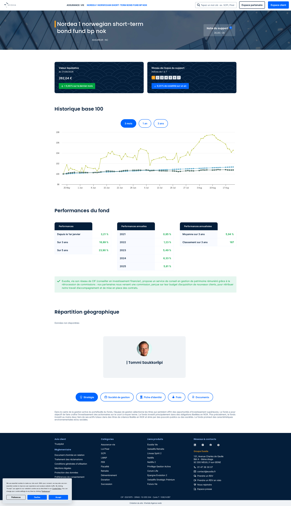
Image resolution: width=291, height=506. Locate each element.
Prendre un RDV (205, 476)
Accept (58, 497)
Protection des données (66, 472)
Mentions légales (63, 468)
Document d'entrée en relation (69, 455)
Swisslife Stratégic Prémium (161, 479)
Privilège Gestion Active (159, 466)
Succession (106, 484)
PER (103, 462)
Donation (105, 479)
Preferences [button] (46, 491)
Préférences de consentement (69, 477)
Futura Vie (152, 484)
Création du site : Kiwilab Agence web (146, 503)
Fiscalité (105, 466)
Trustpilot (59, 444)
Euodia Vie (152, 444)
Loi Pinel (105, 449)
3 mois (128, 123)
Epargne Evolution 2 (157, 475)
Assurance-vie (75, 5)
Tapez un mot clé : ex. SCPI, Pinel (218, 5)
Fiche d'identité (153, 397)
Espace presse (204, 489)
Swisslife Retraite (155, 449)
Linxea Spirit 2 (154, 453)
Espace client (278, 5)
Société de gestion (119, 397)
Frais (178, 397)
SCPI (103, 453)
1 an (145, 123)
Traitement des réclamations (69, 459)
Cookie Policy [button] (56, 488)
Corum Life (152, 471)
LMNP (104, 457)
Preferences (16, 497)
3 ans (161, 123)
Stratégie (89, 397)
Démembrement (109, 475)
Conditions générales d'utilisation (71, 463)
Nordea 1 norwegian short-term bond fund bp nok (117, 5)
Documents (202, 397)
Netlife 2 (151, 462)
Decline (37, 497)
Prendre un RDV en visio (209, 480)
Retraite (105, 471)
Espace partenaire (252, 5)
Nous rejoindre (204, 484)
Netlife (150, 457)
